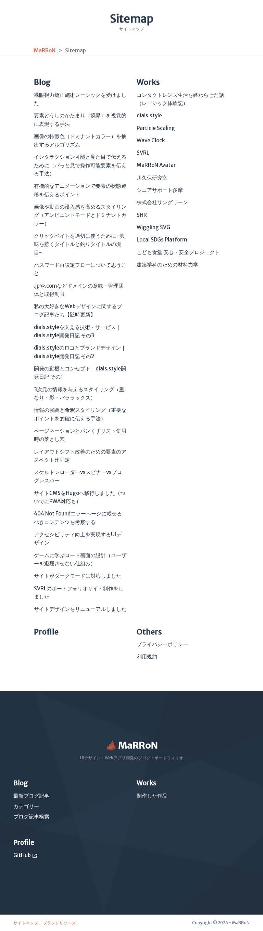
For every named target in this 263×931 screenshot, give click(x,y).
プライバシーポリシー (162, 644)
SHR (142, 215)
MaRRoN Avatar (156, 165)
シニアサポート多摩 (160, 190)
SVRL (143, 152)
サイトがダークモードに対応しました (77, 576)
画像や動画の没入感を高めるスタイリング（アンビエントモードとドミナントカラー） (80, 215)
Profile (46, 632)
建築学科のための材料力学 (167, 264)
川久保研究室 (152, 177)
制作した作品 (152, 795)
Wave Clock (151, 140)
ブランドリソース (59, 923)
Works (148, 82)
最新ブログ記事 (31, 795)
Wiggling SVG (153, 227)
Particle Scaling (156, 128)
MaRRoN (44, 50)
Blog (42, 82)
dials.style (149, 115)
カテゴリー (26, 806)
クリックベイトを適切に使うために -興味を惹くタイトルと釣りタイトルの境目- (79, 244)
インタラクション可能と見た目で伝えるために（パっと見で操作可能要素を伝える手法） (80, 165)
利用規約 (147, 656)
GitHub (25, 855)
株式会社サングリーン (162, 202)
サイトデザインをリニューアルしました (80, 609)
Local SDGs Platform (162, 239)
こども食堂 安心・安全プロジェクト (178, 252)
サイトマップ (26, 923)
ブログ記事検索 (31, 816)
